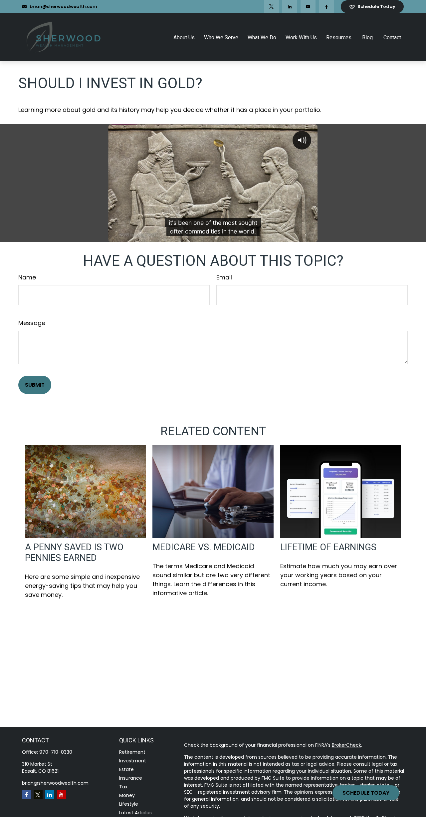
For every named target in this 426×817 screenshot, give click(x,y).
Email (224, 277)
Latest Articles (135, 812)
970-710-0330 (55, 752)
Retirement (132, 752)
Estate (126, 769)
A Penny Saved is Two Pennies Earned (74, 552)
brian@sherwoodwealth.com (63, 6)
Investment (132, 760)
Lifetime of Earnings (328, 547)
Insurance (130, 778)
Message (31, 323)
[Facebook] (326, 6)
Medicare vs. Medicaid (203, 547)
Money (127, 795)
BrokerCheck (346, 745)
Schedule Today (365, 793)
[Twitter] (271, 6)
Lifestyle (128, 804)
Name (27, 277)
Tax (123, 786)
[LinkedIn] (289, 6)
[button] (184, 37)
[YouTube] (308, 6)
